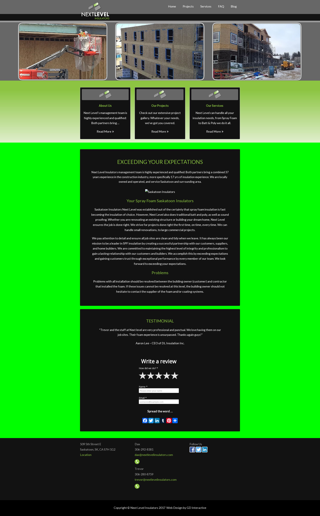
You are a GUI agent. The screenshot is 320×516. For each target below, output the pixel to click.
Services (205, 6)
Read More (104, 131)
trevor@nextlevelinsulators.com (155, 479)
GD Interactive (196, 508)
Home (172, 6)
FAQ (221, 6)
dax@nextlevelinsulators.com (154, 455)
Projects (188, 6)
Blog (234, 6)
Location (86, 455)
